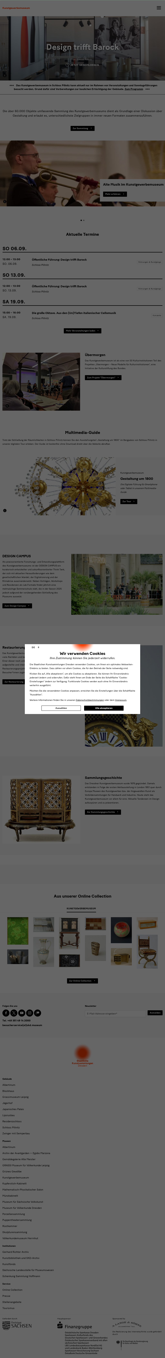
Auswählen (61, 708)
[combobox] (35, 647)
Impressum (120, 700)
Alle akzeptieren (103, 708)
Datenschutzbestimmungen (90, 700)
